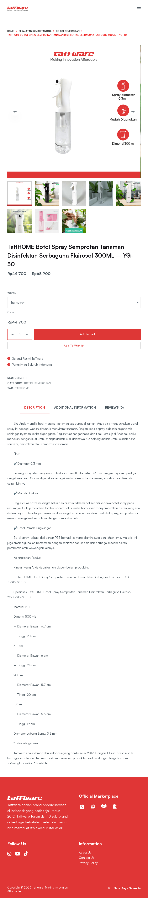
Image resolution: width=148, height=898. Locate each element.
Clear (10, 312)
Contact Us (86, 858)
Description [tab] (34, 407)
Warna (11, 292)
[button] (73, 345)
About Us (85, 852)
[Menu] (139, 8)
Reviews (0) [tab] (114, 407)
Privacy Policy (88, 863)
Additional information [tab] (75, 407)
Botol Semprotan (37, 383)
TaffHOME (22, 388)
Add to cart (87, 334)
